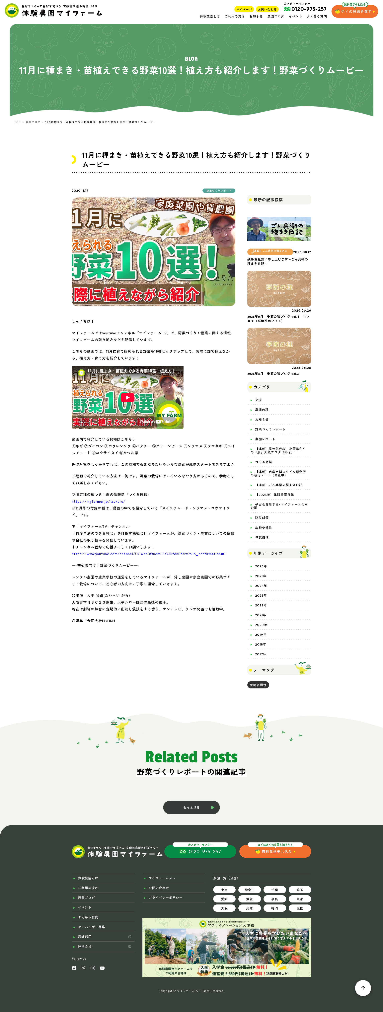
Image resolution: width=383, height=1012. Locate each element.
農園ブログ (276, 16)
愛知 (224, 898)
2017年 (261, 654)
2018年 (260, 644)
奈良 (274, 898)
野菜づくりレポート (270, 429)
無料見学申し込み (277, 851)
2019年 (261, 635)
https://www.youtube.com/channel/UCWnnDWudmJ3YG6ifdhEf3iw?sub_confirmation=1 (149, 553)
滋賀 (249, 898)
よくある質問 (317, 16)
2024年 (261, 586)
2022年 (261, 605)
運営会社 (85, 946)
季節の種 (262, 410)
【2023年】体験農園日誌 (274, 495)
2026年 (261, 566)
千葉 (274, 889)
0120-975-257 (205, 851)
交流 (258, 400)
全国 (300, 908)
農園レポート (265, 439)
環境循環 (262, 537)
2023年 (261, 595)
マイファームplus (162, 878)
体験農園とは (210, 16)
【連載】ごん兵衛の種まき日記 (278, 485)
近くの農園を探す (356, 11)
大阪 (224, 908)
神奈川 (250, 889)
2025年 (261, 576)
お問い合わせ (267, 9)
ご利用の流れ (235, 16)
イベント (295, 16)
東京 (224, 889)
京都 (300, 898)
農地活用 (85, 936)
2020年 (261, 625)
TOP (17, 122)
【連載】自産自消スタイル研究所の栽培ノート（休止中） (278, 473)
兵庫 (249, 908)
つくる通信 (263, 462)
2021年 (260, 615)
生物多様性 (263, 527)
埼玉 (300, 889)
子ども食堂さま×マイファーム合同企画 (279, 506)
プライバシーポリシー (166, 897)
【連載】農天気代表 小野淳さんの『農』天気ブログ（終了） (278, 450)
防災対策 (262, 518)
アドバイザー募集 (91, 926)
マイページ (244, 9)
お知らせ (256, 16)
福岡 (274, 908)
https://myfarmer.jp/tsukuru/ (98, 501)
